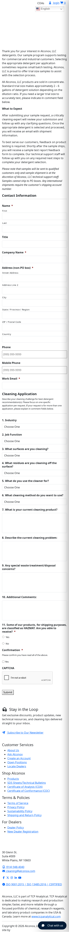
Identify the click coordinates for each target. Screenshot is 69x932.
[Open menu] (62, 19)
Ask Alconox (15, 754)
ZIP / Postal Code (11, 321)
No (7, 643)
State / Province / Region (16, 309)
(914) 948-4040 (14, 867)
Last (4, 222)
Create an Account (19, 758)
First (4, 210)
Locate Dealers (16, 766)
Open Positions (17, 762)
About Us (13, 750)
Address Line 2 (10, 284)
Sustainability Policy (19, 811)
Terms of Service (17, 803)
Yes (7, 637)
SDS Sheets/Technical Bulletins (26, 783)
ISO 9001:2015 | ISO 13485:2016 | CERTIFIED (33, 884)
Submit (7, 692)
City (4, 297)
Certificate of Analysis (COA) (25, 787)
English (45, 8)
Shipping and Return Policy (24, 815)
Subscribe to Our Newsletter (25, 732)
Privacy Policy (15, 807)
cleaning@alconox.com (20, 871)
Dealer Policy (15, 827)
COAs (40, 3)
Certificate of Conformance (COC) (28, 791)
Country (6, 334)
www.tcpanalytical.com (46, 916)
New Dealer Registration (22, 831)
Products (13, 779)
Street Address (10, 272)
